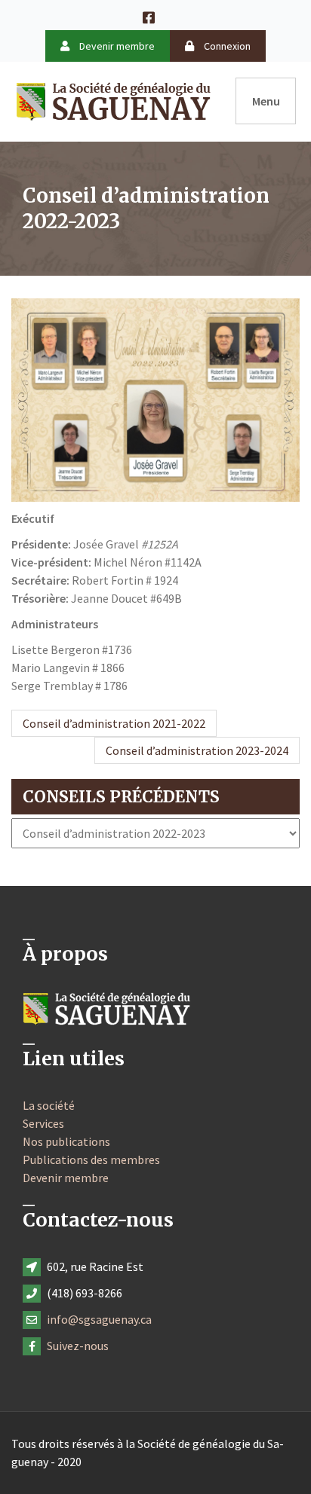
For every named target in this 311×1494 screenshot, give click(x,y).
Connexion (226, 46)
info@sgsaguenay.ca (99, 1319)
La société (49, 1105)
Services (43, 1123)
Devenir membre (116, 46)
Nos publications (66, 1141)
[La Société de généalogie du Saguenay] (113, 99)
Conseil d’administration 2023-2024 (197, 750)
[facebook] (155, 16)
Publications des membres (91, 1159)
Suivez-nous (78, 1345)
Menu (266, 100)
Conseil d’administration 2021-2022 (114, 723)
